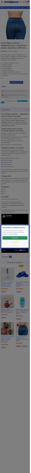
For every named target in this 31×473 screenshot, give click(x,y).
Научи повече (13, 234)
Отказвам (15, 242)
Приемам (15, 238)
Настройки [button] (15, 245)
